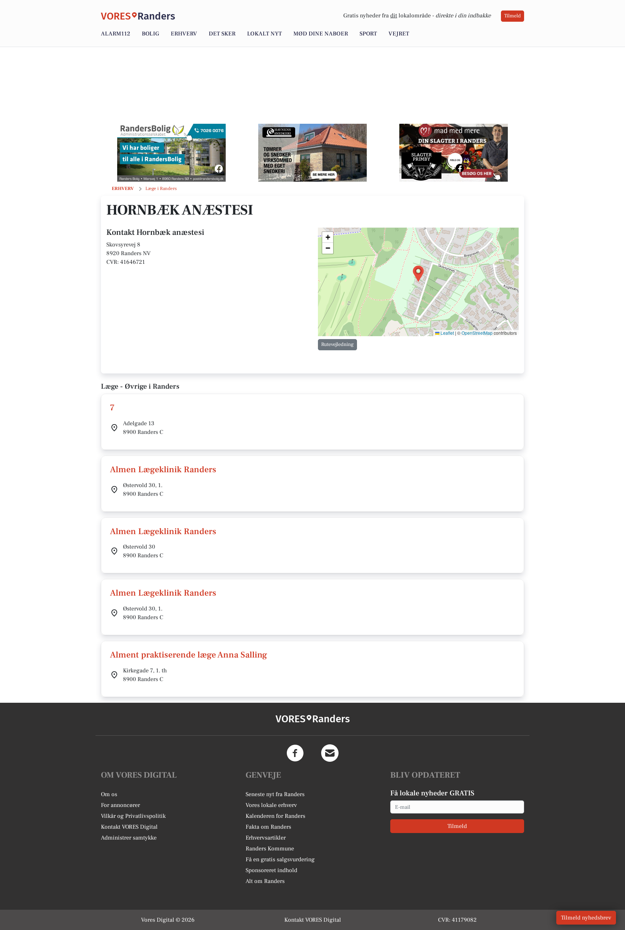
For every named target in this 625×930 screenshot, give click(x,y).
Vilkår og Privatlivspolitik (133, 816)
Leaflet (446, 333)
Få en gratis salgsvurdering (280, 859)
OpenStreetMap (477, 333)
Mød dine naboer (320, 33)
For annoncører (120, 805)
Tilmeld (512, 16)
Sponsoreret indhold (271, 870)
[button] (418, 274)
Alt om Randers (265, 881)
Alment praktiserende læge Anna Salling (188, 654)
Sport (368, 33)
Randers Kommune (270, 848)
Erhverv (184, 33)
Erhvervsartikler (266, 837)
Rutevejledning (337, 344)
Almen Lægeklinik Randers (163, 469)
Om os (109, 794)
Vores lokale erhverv (271, 805)
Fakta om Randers (268, 826)
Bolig (150, 33)
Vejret (398, 33)
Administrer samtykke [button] (129, 837)
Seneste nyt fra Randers (275, 794)
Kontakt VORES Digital (129, 826)
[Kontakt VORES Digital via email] (330, 753)
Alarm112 (115, 33)
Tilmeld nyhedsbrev (586, 917)
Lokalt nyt (264, 33)
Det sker (222, 33)
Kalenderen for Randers (275, 816)
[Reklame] (171, 153)
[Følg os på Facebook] (295, 753)
